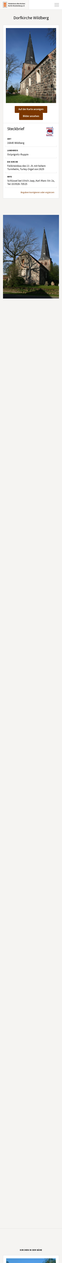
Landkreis (12, 150)
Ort (9, 139)
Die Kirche (12, 162)
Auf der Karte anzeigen (31, 109)
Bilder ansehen (31, 116)
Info (9, 176)
